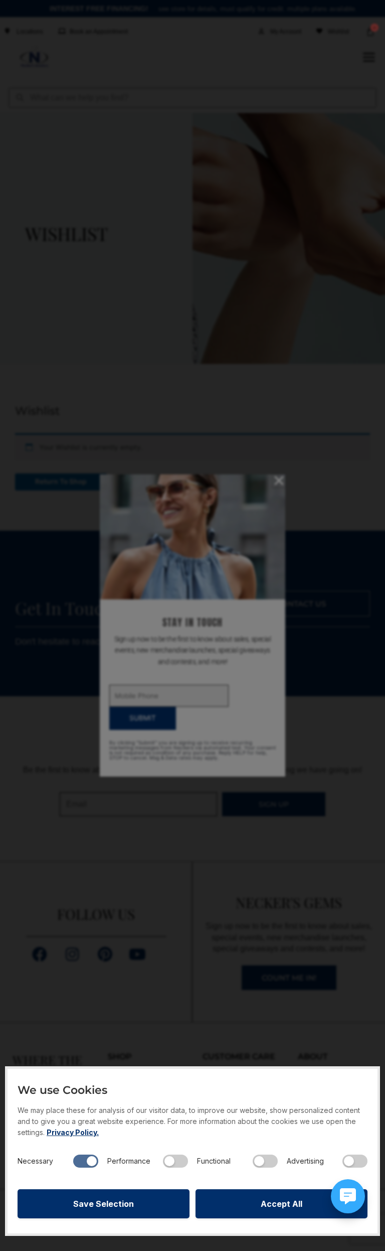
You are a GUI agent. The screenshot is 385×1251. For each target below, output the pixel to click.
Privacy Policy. (73, 1132)
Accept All (281, 1204)
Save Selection (103, 1204)
